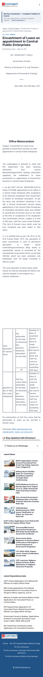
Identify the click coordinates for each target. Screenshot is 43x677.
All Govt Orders (13, 28)
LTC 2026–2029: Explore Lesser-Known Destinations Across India (27, 553)
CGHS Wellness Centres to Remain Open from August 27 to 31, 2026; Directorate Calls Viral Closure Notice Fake (27, 488)
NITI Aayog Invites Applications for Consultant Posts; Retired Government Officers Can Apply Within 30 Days (19, 609)
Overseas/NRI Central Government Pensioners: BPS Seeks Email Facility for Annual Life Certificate (27, 530)
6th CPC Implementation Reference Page (25, 643)
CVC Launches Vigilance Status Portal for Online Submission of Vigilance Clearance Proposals (26, 563)
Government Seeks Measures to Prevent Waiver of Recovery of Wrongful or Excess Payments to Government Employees (27, 542)
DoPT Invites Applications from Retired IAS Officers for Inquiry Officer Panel (21, 522)
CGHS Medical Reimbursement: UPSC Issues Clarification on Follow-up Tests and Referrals (25, 512)
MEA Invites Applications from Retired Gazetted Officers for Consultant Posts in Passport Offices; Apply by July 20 (20, 590)
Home (5, 28)
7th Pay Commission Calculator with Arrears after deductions (21, 651)
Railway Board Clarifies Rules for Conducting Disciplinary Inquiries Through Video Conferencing (25, 475)
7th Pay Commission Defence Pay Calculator (21, 656)
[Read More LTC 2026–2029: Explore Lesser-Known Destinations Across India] (9, 553)
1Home (5, 643)
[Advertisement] (21, 113)
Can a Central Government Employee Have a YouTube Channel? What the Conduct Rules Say (27, 500)
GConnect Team (10, 49)
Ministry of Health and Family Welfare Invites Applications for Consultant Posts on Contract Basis (21, 599)
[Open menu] (39, 4)
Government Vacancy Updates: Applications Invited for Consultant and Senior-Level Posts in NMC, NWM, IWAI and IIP (21, 618)
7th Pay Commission (21, 647)
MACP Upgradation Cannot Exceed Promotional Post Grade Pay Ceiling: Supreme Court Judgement (27, 464)
